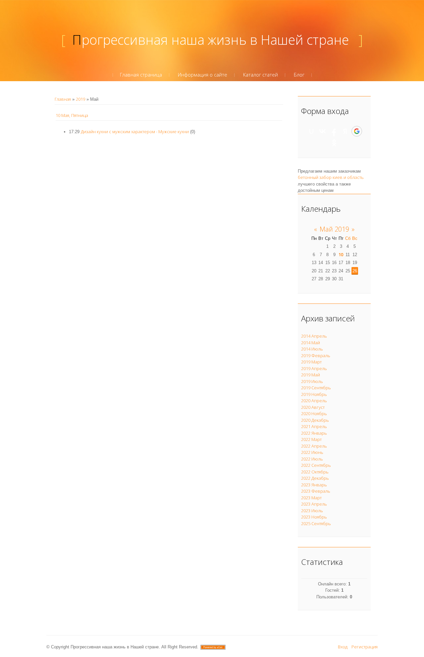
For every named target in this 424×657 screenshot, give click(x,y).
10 (341, 254)
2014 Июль (312, 349)
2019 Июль (312, 381)
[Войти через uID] (311, 131)
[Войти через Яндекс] (345, 131)
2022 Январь (314, 433)
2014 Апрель (314, 336)
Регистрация (364, 647)
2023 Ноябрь (314, 517)
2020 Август (313, 407)
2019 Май (310, 375)
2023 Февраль (315, 491)
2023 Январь (314, 485)
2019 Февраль (315, 355)
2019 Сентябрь (316, 388)
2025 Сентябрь (316, 523)
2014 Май (310, 343)
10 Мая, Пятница (72, 115)
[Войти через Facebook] (334, 131)
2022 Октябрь (315, 472)
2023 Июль (312, 511)
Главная (63, 99)
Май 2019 (334, 229)
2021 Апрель (314, 426)
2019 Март (311, 362)
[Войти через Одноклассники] (334, 143)
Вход (342, 647)
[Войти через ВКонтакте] (323, 131)
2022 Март (311, 439)
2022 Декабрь (315, 478)
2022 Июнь (312, 452)
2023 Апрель (314, 504)
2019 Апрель (314, 368)
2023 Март (311, 498)
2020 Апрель (314, 401)
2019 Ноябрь (314, 394)
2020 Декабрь (315, 420)
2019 (80, 99)
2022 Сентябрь (316, 465)
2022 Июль (312, 459)
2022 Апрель (314, 446)
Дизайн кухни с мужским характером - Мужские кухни (135, 132)
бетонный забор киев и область (331, 177)
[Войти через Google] (356, 131)
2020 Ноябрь (314, 413)
